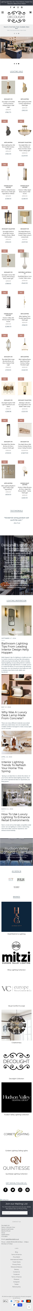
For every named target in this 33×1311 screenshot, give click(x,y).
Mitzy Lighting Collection (16, 970)
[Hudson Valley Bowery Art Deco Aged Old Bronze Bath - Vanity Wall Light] (25, 471)
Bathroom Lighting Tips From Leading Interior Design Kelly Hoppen (15, 648)
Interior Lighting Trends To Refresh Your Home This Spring (13, 766)
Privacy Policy (23, 1209)
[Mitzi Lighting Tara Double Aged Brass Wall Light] (25, 302)
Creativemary (16, 1043)
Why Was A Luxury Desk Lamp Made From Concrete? (14, 715)
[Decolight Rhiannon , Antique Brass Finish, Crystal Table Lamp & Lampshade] (25, 217)
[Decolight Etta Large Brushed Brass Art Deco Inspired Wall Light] (8, 345)
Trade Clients (17, 1262)
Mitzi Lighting (25, 99)
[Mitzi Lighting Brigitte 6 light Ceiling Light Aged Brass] (8, 471)
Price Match (16, 1257)
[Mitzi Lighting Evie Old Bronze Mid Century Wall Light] (8, 131)
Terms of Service (16, 1277)
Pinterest (16, 1279)
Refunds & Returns (16, 1267)
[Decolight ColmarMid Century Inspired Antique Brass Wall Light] (8, 87)
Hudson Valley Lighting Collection (16, 1115)
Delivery (16, 1269)
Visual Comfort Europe (16, 1006)
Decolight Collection (24, 142)
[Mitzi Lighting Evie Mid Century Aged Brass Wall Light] (25, 87)
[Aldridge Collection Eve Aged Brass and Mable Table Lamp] (25, 388)
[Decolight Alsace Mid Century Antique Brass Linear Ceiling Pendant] (25, 430)
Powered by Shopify (19, 1296)
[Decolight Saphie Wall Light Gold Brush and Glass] (8, 388)
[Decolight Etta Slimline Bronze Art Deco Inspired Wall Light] (8, 430)
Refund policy (16, 1287)
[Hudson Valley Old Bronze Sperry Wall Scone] (8, 302)
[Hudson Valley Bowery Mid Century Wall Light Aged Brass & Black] (8, 174)
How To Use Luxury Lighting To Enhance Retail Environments (15, 817)
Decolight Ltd (8, 99)
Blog (16, 1252)
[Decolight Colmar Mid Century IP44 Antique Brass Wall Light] (8, 260)
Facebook (17, 1274)
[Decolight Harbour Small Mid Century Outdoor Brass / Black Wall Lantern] (8, 217)
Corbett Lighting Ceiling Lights (16, 1151)
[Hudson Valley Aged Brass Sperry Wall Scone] (25, 174)
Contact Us (16, 1272)
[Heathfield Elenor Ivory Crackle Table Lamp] (25, 260)
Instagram (16, 1282)
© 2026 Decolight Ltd (8, 1296)
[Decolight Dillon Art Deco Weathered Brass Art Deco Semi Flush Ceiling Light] (25, 131)
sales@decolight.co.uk (12, 1239)
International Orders (16, 1259)
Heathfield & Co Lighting (16, 934)
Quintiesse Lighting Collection (16, 1174)
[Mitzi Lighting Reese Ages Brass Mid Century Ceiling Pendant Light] (25, 345)
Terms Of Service (16, 1254)
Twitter (16, 1284)
